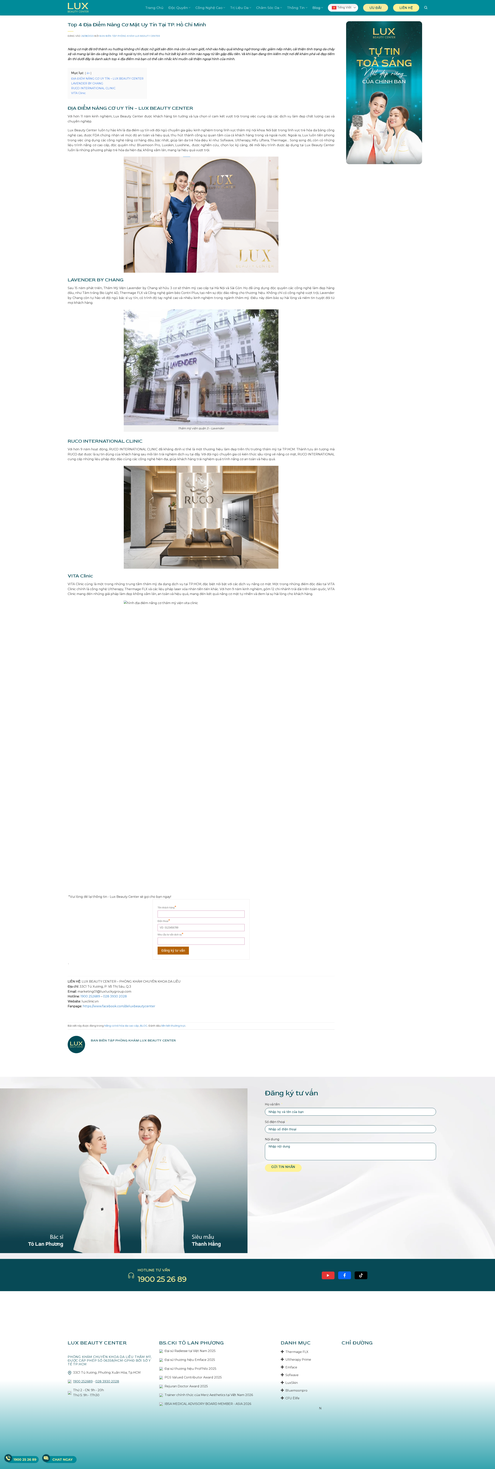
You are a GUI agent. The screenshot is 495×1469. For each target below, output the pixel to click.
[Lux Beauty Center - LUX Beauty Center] (78, 7)
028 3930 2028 (115, 996)
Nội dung (272, 1139)
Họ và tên (272, 1104)
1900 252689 (90, 996)
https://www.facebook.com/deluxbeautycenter (119, 1006)
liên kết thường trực (173, 1025)
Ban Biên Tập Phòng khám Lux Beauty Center (129, 36)
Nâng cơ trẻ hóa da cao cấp (121, 1025)
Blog (316, 8)
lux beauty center (97, 1343)
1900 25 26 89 (162, 1279)
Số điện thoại (275, 1122)
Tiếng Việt (343, 7)
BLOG (143, 1025)
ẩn (88, 73)
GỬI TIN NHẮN (283, 1167)
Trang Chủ (154, 8)
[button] (425, 7)
